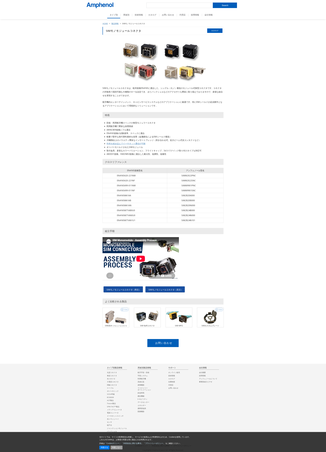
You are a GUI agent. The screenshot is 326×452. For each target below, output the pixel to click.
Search (225, 5)
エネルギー (142, 405)
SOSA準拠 (111, 394)
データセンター (143, 402)
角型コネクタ (112, 375)
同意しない (116, 447)
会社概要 (202, 372)
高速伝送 (141, 382)
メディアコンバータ (114, 410)
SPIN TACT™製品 (113, 406)
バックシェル (112, 431)
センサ (109, 422)
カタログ (152, 14)
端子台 (109, 425)
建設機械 (141, 396)
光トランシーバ (113, 419)
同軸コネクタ (112, 385)
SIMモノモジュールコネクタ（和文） (124, 289)
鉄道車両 (141, 393)
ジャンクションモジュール (117, 428)
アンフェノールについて (208, 379)
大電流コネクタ (113, 382)
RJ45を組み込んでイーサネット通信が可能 (126, 143)
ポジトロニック (113, 391)
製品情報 (115, 23)
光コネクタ (111, 379)
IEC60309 (110, 397)
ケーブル (110, 388)
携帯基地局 (142, 408)
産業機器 (141, 385)
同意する (104, 447)
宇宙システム (143, 375)
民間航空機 (142, 379)
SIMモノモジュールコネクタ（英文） (165, 289)
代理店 (182, 14)
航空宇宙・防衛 (143, 372)
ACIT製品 (110, 400)
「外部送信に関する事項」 (132, 443)
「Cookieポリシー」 (113, 443)
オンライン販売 (174, 372)
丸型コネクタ (112, 372)
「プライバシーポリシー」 (154, 443)
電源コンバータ (113, 413)
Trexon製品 (111, 403)
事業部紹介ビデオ (205, 382)
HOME (105, 23)
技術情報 (171, 375)
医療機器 (141, 411)
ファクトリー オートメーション (144, 389)
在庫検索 (171, 382)
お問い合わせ (163, 343)
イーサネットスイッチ (115, 416)
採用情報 (195, 14)
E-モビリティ (142, 399)
